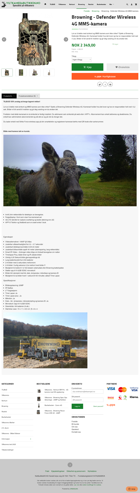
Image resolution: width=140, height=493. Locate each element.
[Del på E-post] (110, 84)
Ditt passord (76, 396)
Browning (81, 4)
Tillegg (74, 56)
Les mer (77, 485)
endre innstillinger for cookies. (92, 485)
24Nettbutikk (74, 489)
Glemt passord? (98, 406)
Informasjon (6, 439)
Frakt (47, 471)
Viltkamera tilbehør (8, 422)
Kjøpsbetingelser (57, 471)
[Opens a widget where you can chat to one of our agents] (132, 489)
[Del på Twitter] (99, 84)
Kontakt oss (76, 432)
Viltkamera (62, 4)
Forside (87, 11)
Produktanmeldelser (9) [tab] (27, 96)
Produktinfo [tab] (7, 96)
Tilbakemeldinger (8, 450)
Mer (110, 4)
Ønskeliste (124, 67)
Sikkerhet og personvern (76, 471)
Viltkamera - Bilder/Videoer (11, 433)
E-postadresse (77, 388)
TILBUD (52, 4)
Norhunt (72, 4)
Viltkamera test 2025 (9, 444)
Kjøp (89, 67)
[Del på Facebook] (105, 84)
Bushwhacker (101, 4)
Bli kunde (75, 424)
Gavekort (75, 429)
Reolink (90, 4)
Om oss (75, 426)
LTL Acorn (5, 428)
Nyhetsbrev (92, 471)
